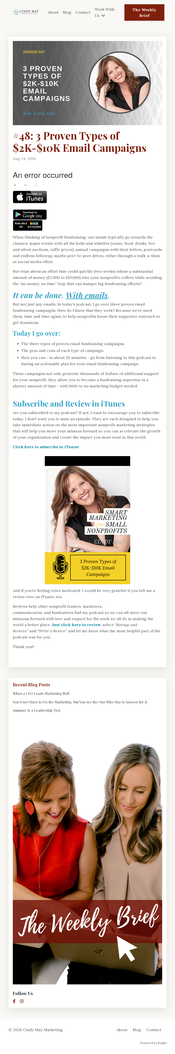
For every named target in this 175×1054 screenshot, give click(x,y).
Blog (67, 12)
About (53, 12)
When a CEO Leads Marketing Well (41, 693)
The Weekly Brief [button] (144, 12)
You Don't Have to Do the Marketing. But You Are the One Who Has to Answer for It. (80, 702)
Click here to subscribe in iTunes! (46, 446)
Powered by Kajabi (153, 1043)
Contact (83, 12)
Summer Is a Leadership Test (36, 710)
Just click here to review (76, 624)
